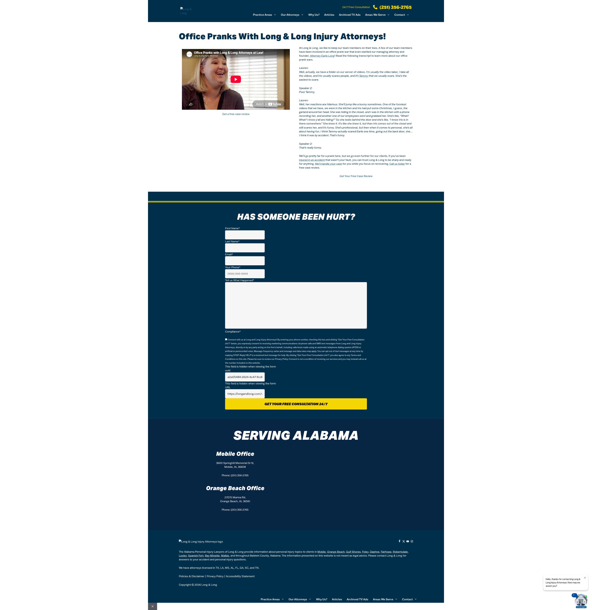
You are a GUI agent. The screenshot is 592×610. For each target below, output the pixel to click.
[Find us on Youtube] (407, 541)
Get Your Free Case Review (356, 176)
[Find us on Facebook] (399, 541)
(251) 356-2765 (240, 475)
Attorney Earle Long (322, 55)
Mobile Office (235, 453)
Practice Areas (262, 14)
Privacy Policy (281, 359)
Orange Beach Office (235, 488)
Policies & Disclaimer (191, 576)
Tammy (363, 75)
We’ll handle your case (328, 163)
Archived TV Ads (350, 14)
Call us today (397, 163)
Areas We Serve (375, 14)
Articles (329, 14)
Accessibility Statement (240, 576)
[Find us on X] (403, 541)
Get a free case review (236, 114)
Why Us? (314, 14)
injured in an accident (312, 159)
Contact (399, 14)
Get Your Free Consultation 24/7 (296, 404)
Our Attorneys (290, 14)
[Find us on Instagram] (412, 541)
